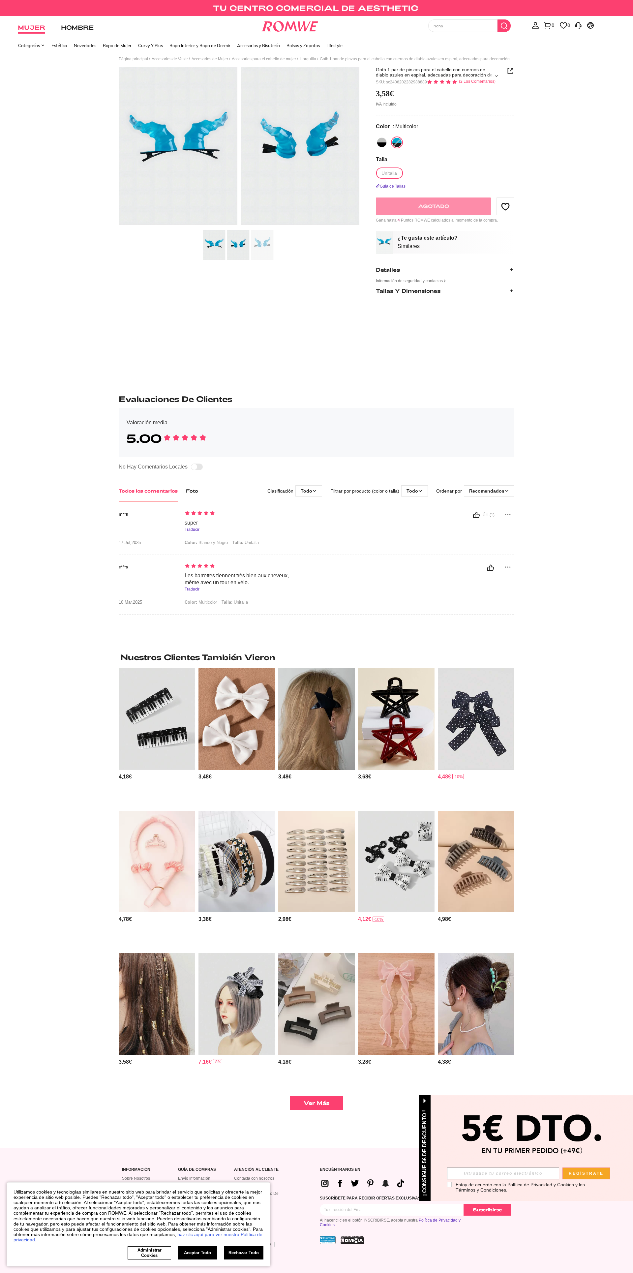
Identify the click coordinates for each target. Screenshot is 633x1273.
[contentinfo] (125, 776)
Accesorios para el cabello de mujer (264, 59)
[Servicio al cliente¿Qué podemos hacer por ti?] (578, 25)
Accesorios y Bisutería (258, 45)
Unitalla (245, 542)
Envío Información (194, 1178)
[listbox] (535, 25)
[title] (316, 657)
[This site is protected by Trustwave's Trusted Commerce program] (328, 1240)
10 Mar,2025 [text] (130, 602)
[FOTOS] (239, 147)
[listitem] (157, 736)
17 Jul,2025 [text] (130, 542)
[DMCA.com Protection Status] (352, 1240)
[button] (505, 206)
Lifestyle (334, 45)
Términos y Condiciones (481, 1190)
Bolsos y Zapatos (303, 45)
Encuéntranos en (340, 1169)
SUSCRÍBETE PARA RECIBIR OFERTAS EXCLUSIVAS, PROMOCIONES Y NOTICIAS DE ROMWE (409, 1198)
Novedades (85, 45)
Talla (381, 159)
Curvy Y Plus (150, 45)
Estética (59, 45)
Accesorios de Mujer (210, 59)
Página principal (133, 59)
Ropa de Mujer (117, 45)
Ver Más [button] (317, 1103)
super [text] (191, 523)
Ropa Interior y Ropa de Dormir (199, 45)
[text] (241, 513)
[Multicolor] (382, 142)
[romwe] (290, 25)
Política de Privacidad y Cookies (540, 1184)
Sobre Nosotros (136, 1178)
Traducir (192, 530)
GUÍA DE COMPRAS (197, 1169)
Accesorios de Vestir (170, 59)
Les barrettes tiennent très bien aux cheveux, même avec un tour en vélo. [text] (237, 579)
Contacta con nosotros (254, 1178)
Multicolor (201, 602)
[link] (316, 8)
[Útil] (476, 515)
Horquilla (308, 59)
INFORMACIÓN (136, 1169)
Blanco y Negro (206, 542)
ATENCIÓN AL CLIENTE (256, 1169)
